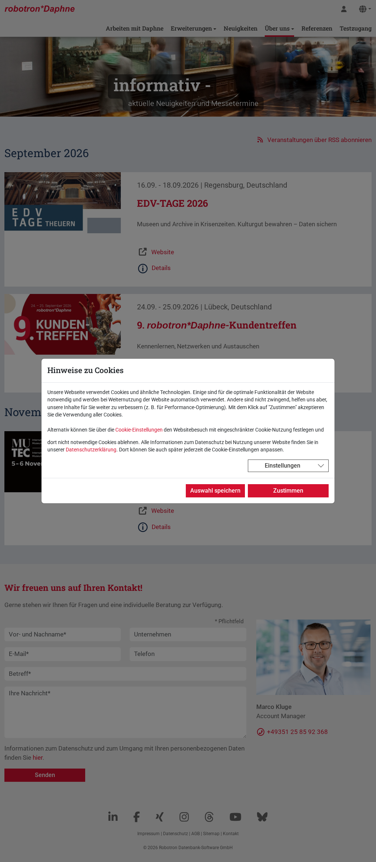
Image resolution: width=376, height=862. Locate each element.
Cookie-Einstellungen (139, 430)
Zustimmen (288, 490)
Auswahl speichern (215, 490)
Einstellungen (282, 465)
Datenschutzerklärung (91, 450)
